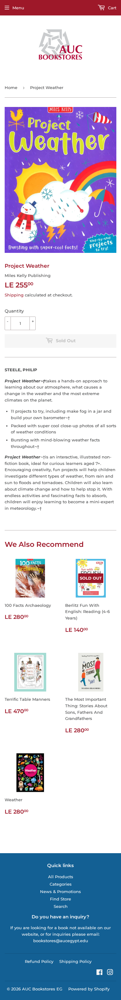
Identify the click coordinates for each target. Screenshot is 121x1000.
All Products (60, 876)
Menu (18, 7)
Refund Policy (39, 961)
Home (11, 87)
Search (61, 906)
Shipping (14, 294)
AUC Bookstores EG (42, 988)
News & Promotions (60, 891)
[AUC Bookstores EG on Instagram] (110, 973)
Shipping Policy (75, 961)
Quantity (14, 311)
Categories (61, 884)
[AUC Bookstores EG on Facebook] (99, 973)
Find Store (60, 898)
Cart (111, 7)
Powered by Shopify (89, 988)
